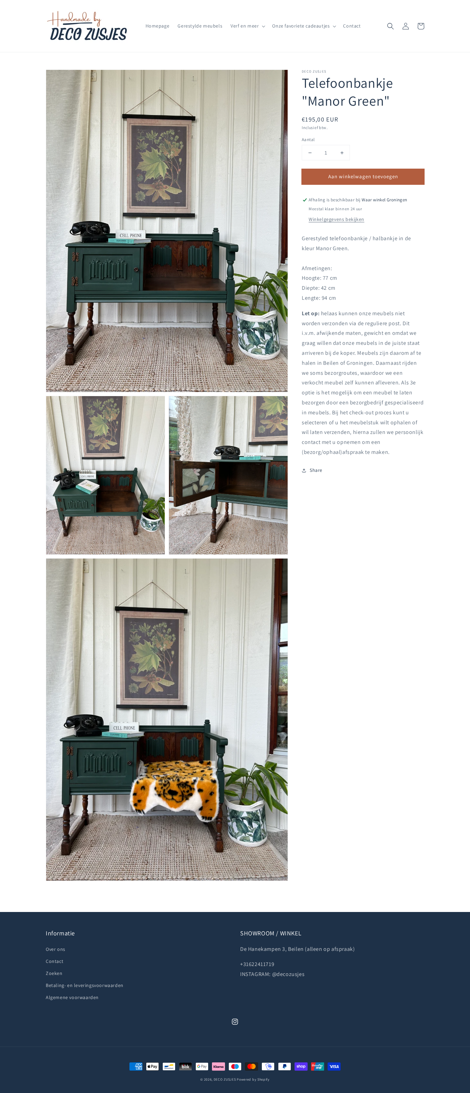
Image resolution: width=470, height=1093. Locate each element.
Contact (54, 961)
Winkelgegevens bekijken (336, 219)
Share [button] (316, 470)
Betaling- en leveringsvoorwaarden (85, 985)
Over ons (55, 949)
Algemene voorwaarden (72, 997)
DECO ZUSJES (225, 1079)
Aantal (308, 139)
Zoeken (54, 973)
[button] (390, 26)
